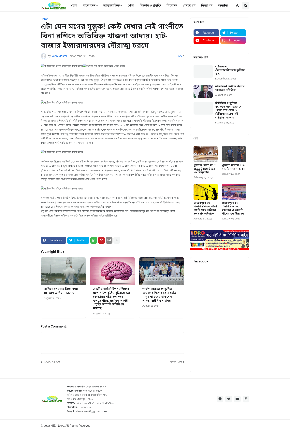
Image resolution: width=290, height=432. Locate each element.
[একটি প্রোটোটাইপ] (112, 271)
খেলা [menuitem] (130, 6)
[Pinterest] (101, 240)
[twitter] (228, 399)
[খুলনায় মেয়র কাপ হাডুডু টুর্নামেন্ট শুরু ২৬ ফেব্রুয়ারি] (206, 154)
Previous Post (51, 362)
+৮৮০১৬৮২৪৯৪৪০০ (104, 403)
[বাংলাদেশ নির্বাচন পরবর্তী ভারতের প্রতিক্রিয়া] (203, 91)
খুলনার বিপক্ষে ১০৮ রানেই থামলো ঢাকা (233, 167)
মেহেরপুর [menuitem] (189, 6)
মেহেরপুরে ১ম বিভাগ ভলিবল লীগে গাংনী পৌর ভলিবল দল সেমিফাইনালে (205, 209)
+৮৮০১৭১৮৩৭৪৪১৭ (85, 403)
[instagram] (246, 399)
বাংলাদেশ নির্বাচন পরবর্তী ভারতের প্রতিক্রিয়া (230, 88)
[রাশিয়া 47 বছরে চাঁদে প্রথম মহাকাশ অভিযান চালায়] (63, 271)
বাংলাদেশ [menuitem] (89, 6)
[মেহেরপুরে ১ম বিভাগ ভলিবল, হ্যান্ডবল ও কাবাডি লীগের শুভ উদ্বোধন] (234, 192)
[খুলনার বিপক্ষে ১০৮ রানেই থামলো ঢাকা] (234, 154)
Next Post (176, 362)
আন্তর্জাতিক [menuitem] (111, 6)
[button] (237, 5)
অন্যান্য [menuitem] (223, 6)
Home (44, 19)
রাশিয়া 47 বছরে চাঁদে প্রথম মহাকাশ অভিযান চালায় (61, 291)
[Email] (109, 240)
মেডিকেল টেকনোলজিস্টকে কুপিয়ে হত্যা (230, 70)
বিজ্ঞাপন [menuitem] (206, 6)
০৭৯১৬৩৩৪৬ (85, 407)
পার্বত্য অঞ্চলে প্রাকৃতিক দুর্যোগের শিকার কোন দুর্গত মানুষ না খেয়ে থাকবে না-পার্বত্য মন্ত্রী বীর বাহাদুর (159, 295)
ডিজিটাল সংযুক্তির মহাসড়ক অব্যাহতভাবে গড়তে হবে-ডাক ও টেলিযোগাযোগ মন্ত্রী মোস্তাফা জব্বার (228, 111)
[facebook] (220, 399)
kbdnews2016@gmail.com (90, 411)
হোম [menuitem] (74, 6)
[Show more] (116, 240)
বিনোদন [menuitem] (172, 6)
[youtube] (237, 399)
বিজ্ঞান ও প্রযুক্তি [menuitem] (150, 6)
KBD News (57, 425)
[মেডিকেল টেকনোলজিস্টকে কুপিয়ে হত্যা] (203, 71)
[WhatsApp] (93, 240)
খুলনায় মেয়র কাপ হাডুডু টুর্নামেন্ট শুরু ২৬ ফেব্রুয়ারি (204, 169)
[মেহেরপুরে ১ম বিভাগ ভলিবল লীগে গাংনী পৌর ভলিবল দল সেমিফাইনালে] (206, 192)
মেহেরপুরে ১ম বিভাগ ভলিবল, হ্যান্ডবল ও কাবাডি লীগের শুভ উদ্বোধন (233, 209)
